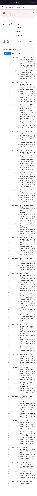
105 (9, 254)
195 (9, 424)
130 (9, 301)
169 (9, 375)
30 (9, 112)
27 (9, 107)
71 (9, 190)
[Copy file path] (15, 49)
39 (9, 129)
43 (9, 137)
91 (9, 228)
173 (9, 383)
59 (9, 167)
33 (9, 118)
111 (9, 265)
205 (9, 443)
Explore (16, 2)
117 (9, 277)
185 (9, 405)
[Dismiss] (33, 13)
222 (9, 475)
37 (9, 126)
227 (9, 485)
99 (9, 243)
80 (9, 207)
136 (9, 313)
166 (9, 369)
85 (9, 216)
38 (9, 127)
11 (9, 76)
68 (9, 184)
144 (9, 328)
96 (9, 237)
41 (9, 133)
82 (9, 211)
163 (9, 364)
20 (9, 93)
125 (9, 292)
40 (9, 131)
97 (9, 239)
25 (9, 103)
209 (9, 451)
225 (9, 481)
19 (9, 91)
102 (9, 248)
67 (9, 182)
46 (9, 143)
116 (9, 275)
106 (9, 256)
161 (9, 360)
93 (9, 231)
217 (9, 466)
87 (9, 220)
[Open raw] (16, 53)
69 (9, 186)
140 (9, 320)
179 (9, 394)
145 (9, 330)
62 (9, 173)
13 (9, 80)
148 (9, 335)
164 (9, 366)
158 (9, 354)
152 (9, 343)
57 (9, 163)
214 (9, 460)
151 (9, 341)
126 (9, 294)
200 (9, 434)
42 (9, 135)
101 (9, 247)
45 (9, 141)
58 (9, 165)
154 (9, 347)
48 (9, 146)
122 (9, 286)
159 (9, 356)
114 (9, 271)
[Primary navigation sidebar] (2, 7)
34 (9, 120)
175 (9, 387)
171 (9, 379)
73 (9, 194)
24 (9, 101)
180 (9, 396)
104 (9, 252)
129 (9, 300)
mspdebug (5, 24)
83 (9, 213)
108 (9, 260)
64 (9, 177)
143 (9, 326)
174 (9, 385)
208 (9, 449)
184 (9, 404)
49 (9, 148)
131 (9, 303)
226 (9, 483)
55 (9, 160)
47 (9, 144)
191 (9, 417)
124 (9, 290)
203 (9, 439)
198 (9, 430)
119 (9, 281)
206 (9, 445)
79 (9, 205)
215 (9, 462)
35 (9, 122)
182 (9, 400)
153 (9, 345)
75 (9, 197)
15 (9, 84)
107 (9, 258)
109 (9, 262)
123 (9, 288)
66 (9, 180)
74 (9, 195)
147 (9, 334)
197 (9, 428)
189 (9, 413)
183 (9, 402)
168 (9, 373)
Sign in (32, 2)
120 (9, 282)
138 (9, 317)
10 (9, 74)
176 (9, 388)
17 (9, 88)
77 (9, 201)
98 (9, 241)
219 (9, 470)
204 (9, 441)
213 (9, 458)
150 (9, 339)
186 (9, 407)
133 (9, 307)
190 (9, 415)
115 (9, 273)
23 (9, 99)
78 (9, 203)
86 (9, 218)
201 (9, 436)
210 (9, 453)
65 (9, 178)
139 (9, 318)
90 (9, 226)
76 (9, 199)
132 (9, 305)
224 (9, 479)
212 (9, 456)
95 (9, 235)
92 (9, 230)
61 (9, 171)
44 (9, 139)
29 (9, 110)
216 (9, 464)
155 (9, 349)
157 (9, 352)
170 (9, 377)
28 (9, 108)
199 (9, 432)
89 (9, 224)
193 (9, 421)
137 (9, 315)
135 (9, 311)
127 (9, 296)
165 (9, 368)
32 (9, 116)
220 (9, 472)
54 (9, 158)
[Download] (19, 53)
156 (9, 351)
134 (9, 309)
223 (9, 477)
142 (9, 324)
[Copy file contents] (13, 53)
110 (9, 264)
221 (9, 473)
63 (9, 175)
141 (9, 322)
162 (9, 362)
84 (9, 214)
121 (9, 284)
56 (9, 161)
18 (9, 90)
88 (9, 222)
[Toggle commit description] (24, 42)
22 (9, 97)
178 (9, 392)
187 (9, 409)
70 (9, 188)
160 (9, 358)
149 (9, 337)
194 (9, 422)
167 (9, 371)
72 (9, 192)
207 (9, 447)
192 (9, 419)
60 (9, 169)
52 (9, 154)
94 (9, 233)
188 (9, 411)
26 (9, 105)
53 (9, 156)
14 (9, 82)
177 (9, 390)
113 (9, 269)
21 (9, 95)
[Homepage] (7, 2)
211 (9, 455)
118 (9, 279)
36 (9, 124)
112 (9, 267)
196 (9, 426)
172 (9, 381)
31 (9, 114)
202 (9, 438)
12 (9, 78)
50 (9, 150)
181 (9, 398)
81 (9, 209)
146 (9, 332)
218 (9, 468)
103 (9, 250)
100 (9, 245)
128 (9, 298)
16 (9, 86)
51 (9, 152)
